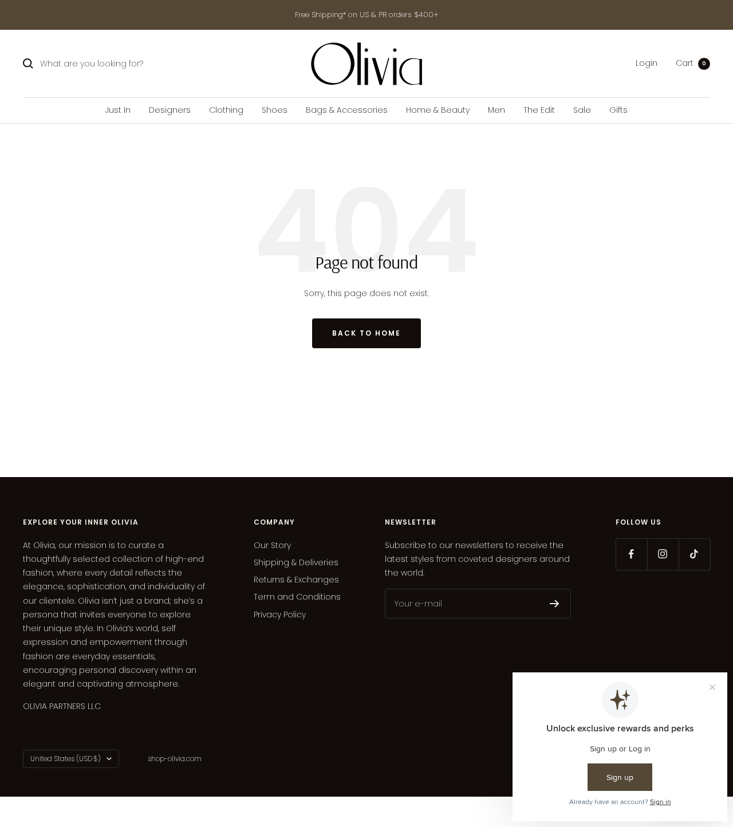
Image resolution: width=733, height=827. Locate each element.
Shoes (274, 110)
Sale (582, 110)
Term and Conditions (297, 596)
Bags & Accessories (347, 110)
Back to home (366, 333)
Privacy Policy (280, 614)
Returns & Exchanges (296, 579)
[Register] (554, 604)
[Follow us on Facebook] (631, 554)
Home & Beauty (438, 110)
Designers (170, 110)
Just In (118, 110)
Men (496, 110)
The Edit (539, 110)
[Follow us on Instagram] (663, 554)
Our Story (272, 545)
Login (646, 63)
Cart (691, 63)
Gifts (618, 110)
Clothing (226, 110)
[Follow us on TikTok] (694, 554)
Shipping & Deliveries (296, 562)
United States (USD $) (65, 758)
